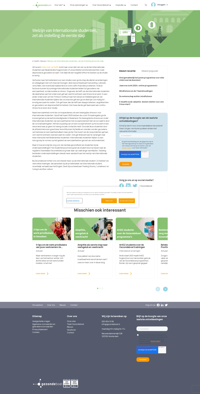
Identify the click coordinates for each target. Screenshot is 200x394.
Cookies (35, 332)
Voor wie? (59, 5)
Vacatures (71, 330)
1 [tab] (97, 288)
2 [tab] (100, 288)
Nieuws (63, 305)
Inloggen (161, 4)
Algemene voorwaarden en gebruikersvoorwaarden (43, 325)
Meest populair (150, 70)
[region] (100, 197)
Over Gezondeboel (100, 5)
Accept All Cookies (127, 201)
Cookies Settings (73, 200)
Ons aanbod (37, 305)
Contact (134, 5)
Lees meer (40, 273)
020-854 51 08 (108, 321)
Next (165, 289)
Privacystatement (39, 329)
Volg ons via (150, 305)
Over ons (51, 305)
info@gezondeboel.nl (111, 324)
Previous (158, 289)
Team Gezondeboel (75, 324)
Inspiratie (120, 5)
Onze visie (71, 321)
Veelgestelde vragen (41, 321)
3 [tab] (102, 288)
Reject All (109, 201)
